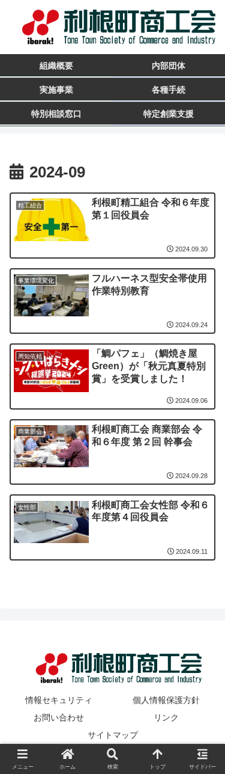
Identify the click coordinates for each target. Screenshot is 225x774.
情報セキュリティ (58, 700)
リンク (166, 717)
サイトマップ (113, 735)
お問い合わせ (59, 717)
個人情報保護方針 (166, 700)
